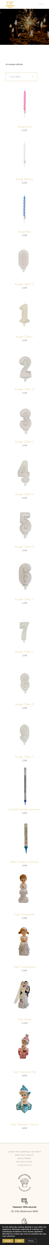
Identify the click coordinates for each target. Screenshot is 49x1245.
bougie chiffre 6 (24, 599)
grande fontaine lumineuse (24, 809)
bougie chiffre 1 (24, 336)
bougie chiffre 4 (24, 494)
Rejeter (19, 1241)
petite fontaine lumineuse (25, 861)
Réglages (31, 1241)
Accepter (8, 1241)
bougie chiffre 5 (24, 546)
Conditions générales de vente (24, 1152)
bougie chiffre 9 (24, 756)
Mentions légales (24, 1155)
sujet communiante (24, 966)
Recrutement (24, 1158)
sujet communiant (24, 914)
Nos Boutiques (24, 1162)
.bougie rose (24, 126)
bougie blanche (24, 179)
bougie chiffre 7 (24, 651)
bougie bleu (24, 231)
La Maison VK (24, 1165)
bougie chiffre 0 (24, 284)
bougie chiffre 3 (24, 441)
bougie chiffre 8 (24, 704)
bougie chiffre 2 (24, 389)
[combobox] (21, 76)
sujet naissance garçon (24, 1124)
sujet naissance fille (24, 1071)
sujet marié (24, 1019)
